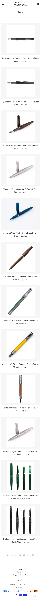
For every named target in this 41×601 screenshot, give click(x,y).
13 (12, 555)
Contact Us (20, 572)
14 (16, 555)
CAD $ (19, 580)
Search (20, 569)
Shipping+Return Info (20, 575)
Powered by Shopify (20, 587)
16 (24, 555)
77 (33, 555)
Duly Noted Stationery (20, 3)
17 (28, 555)
